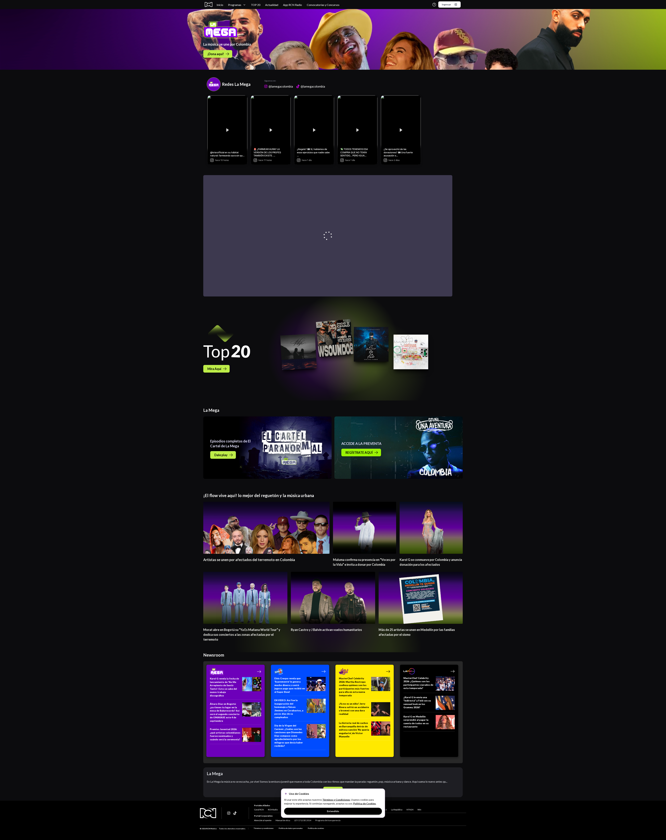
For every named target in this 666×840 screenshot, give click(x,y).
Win (419, 809)
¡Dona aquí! (215, 54)
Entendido (333, 811)
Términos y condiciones (264, 828)
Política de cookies (316, 828)
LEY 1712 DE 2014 (302, 820)
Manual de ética (283, 820)
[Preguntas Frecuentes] (434, 5)
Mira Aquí (214, 369)
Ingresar (446, 4)
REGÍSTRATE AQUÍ (359, 452)
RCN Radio (273, 809)
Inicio (220, 4)
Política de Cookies (364, 803)
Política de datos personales (291, 828)
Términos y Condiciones (336, 799)
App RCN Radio (292, 4)
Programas (234, 4)
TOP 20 (255, 4)
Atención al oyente (262, 820)
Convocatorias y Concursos (323, 4)
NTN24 (410, 809)
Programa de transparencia (327, 820)
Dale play (221, 455)
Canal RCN (259, 809)
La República (396, 809)
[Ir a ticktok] (229, 813)
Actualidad (271, 4)
